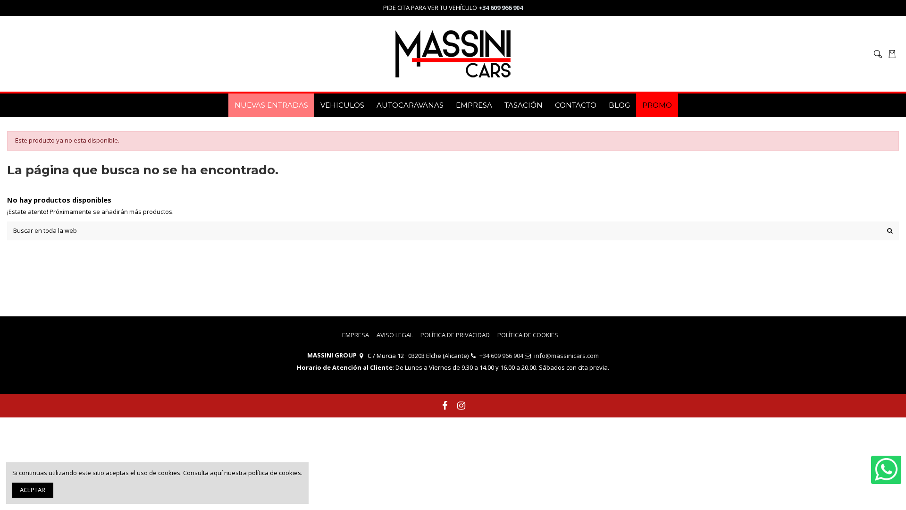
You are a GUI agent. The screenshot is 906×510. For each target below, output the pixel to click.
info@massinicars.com (566, 355)
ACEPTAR (32, 489)
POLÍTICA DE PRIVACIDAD (455, 335)
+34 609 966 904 (501, 355)
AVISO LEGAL (395, 335)
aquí (216, 472)
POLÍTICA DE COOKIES (527, 335)
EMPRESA (355, 335)
